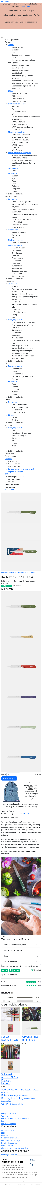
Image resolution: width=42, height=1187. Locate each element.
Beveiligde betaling (9, 1143)
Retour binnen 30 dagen (11, 1140)
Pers (3, 1121)
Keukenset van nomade (17, 104)
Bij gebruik (12, 173)
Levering (4, 1135)
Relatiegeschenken (9, 1154)
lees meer (26, 6)
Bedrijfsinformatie (8, 1113)
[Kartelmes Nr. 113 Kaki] (21, 876)
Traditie (11, 44)
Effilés (10, 91)
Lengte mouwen (10, 962)
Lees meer (28, 813)
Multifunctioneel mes (17, 132)
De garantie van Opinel (10, 1138)
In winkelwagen (9, 778)
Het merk (8, 458)
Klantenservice (7, 1145)
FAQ (3, 1133)
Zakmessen (12, 199)
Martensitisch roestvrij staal (15, 944)
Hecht (6, 956)
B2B (6, 474)
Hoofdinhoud (5, 1)
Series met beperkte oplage (19, 152)
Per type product (15, 245)
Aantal (3, 774)
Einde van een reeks (16, 240)
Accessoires (13, 168)
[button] (39, 30)
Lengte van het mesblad (13, 950)
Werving (4, 1116)
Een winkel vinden (8, 1124)
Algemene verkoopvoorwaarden (14, 1148)
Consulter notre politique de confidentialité (14, 1178)
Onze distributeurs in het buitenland (16, 1118)
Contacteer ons (7, 1130)
